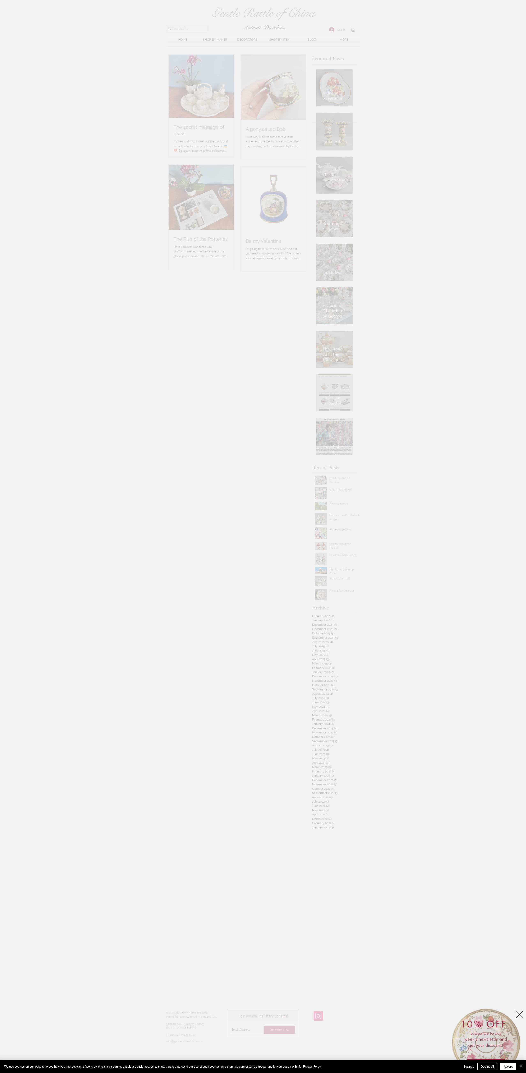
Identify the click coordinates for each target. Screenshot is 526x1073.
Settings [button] (469, 1066)
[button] (519, 1010)
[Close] (521, 1066)
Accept (508, 1066)
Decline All (487, 1066)
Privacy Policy (312, 1066)
